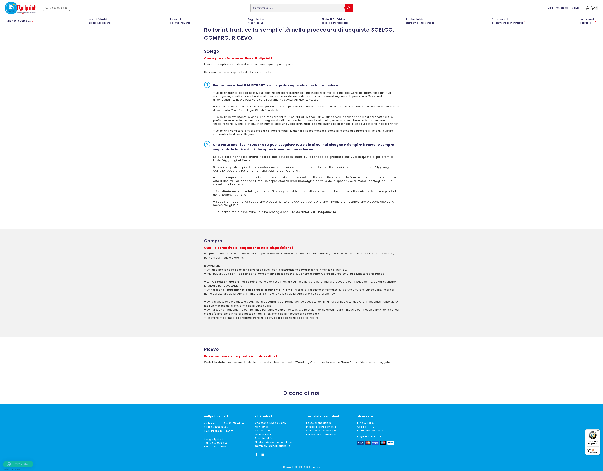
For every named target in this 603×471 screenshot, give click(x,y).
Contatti (577, 7)
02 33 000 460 (219, 443)
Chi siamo (562, 7)
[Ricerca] (349, 8)
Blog (550, 7)
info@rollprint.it (214, 439)
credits (316, 467)
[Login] (588, 7)
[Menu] (598, 431)
